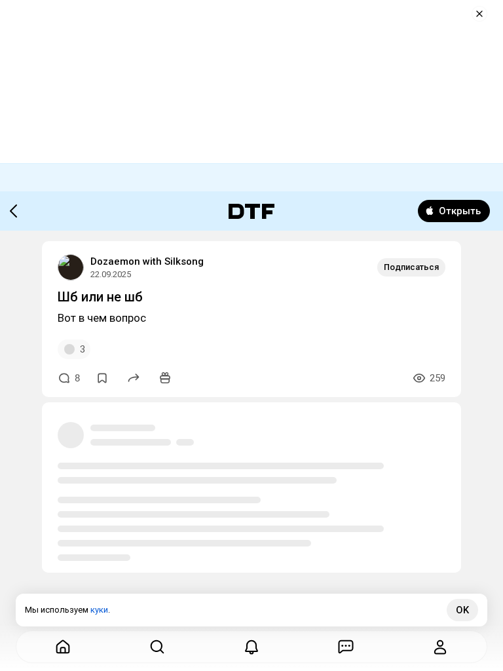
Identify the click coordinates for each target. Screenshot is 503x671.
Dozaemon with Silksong (147, 261)
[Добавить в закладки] (102, 378)
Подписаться (411, 267)
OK (462, 610)
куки (99, 610)
